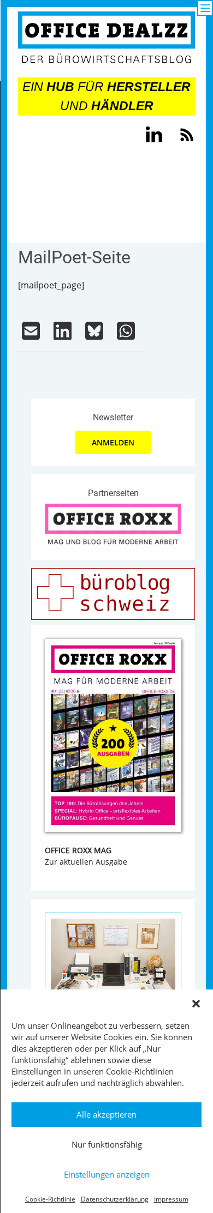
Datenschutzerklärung (115, 1199)
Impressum (171, 1199)
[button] (196, 1003)
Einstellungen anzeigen (107, 1174)
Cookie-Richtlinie (50, 1199)
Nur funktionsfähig (107, 1144)
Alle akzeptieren (106, 1114)
